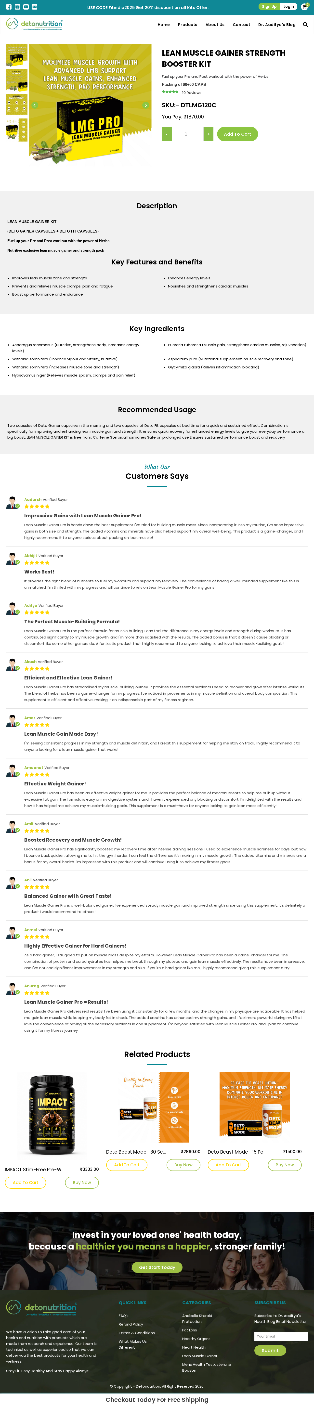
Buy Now (82, 1182)
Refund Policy (131, 1324)
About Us (215, 24)
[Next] (145, 105)
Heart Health (194, 1347)
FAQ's (124, 1315)
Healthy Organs (196, 1338)
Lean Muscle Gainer (199, 1355)
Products (187, 24)
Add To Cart (25, 1182)
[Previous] (34, 105)
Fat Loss (189, 1330)
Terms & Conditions (137, 1332)
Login (289, 6)
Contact (241, 24)
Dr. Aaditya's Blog (277, 24)
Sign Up (269, 6)
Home (164, 24)
